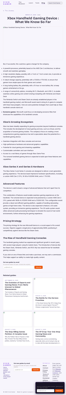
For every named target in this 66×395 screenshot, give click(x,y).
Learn (31, 3)
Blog (43, 3)
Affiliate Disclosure (46, 381)
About (45, 365)
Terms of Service (46, 375)
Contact (45, 368)
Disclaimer (46, 378)
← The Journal (8, 10)
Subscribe (38, 267)
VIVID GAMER (7, 3)
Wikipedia (58, 369)
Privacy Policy (45, 371)
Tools (37, 3)
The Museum (22, 3)
